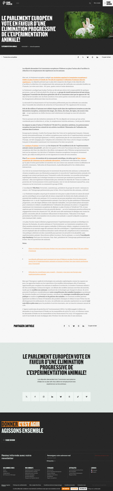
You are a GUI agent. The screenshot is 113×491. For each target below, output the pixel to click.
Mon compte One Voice (35, 485)
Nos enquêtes (72, 471)
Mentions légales (6, 485)
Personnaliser (83, 489)
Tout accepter (65, 489)
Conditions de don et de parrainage (53, 485)
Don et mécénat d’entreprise (54, 471)
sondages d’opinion (31, 146)
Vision (4, 470)
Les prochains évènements (75, 473)
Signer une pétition (52, 478)
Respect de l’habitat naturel (32, 478)
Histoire (5, 471)
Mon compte (97, 3)
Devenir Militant (51, 473)
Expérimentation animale (31, 471)
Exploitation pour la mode (31, 473)
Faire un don (50, 470)
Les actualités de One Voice (76, 470)
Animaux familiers (29, 476)
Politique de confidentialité (20, 485)
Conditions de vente (70, 485)
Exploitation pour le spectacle (32, 470)
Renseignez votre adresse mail (58, 455)
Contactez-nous (82, 485)
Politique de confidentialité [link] (94, 488)
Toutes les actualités (10, 57)
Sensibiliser (50, 476)
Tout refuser (74, 489)
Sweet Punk (103, 485)
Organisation (6, 473)
